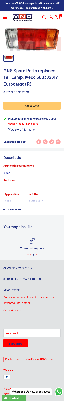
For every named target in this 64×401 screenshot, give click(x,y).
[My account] (51, 17)
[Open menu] (5, 17)
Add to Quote (32, 105)
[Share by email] (58, 141)
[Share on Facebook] (38, 141)
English (9, 359)
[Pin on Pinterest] (45, 141)
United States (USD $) (36, 359)
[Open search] (44, 17)
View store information (22, 129)
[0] (58, 17)
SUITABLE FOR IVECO (16, 92)
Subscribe (16, 343)
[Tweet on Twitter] (51, 141)
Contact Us (15, 398)
